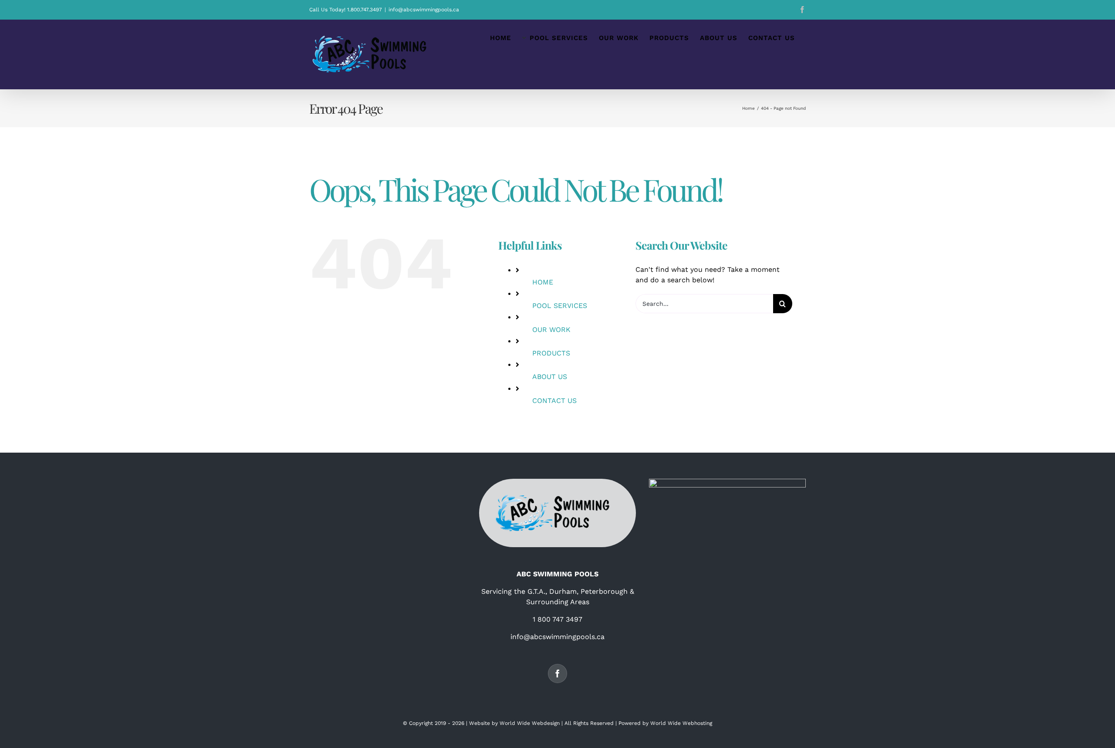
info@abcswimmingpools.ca (424, 10)
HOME (542, 282)
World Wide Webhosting (681, 723)
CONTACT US (554, 400)
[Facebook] (557, 673)
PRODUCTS (551, 353)
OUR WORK (551, 329)
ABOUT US (549, 376)
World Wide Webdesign (530, 723)
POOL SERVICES (559, 305)
